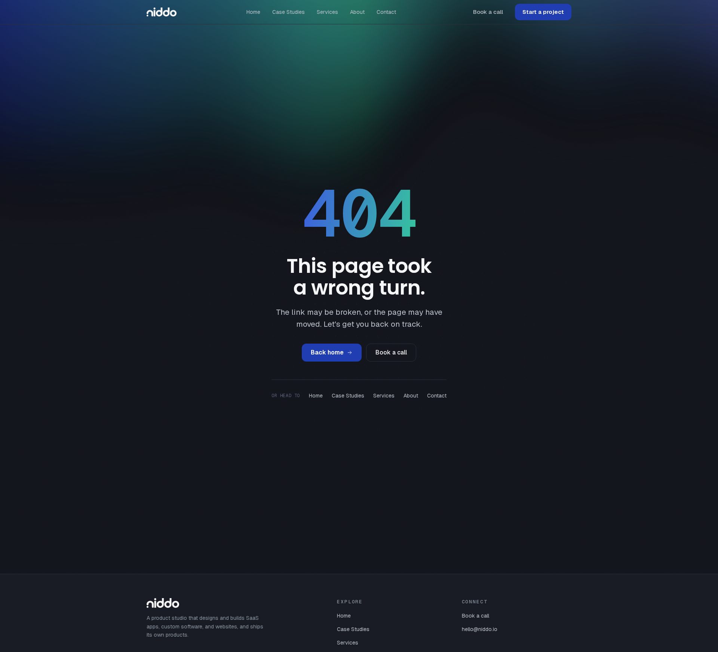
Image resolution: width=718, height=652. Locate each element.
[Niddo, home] (162, 11)
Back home (327, 352)
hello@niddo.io (479, 629)
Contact (386, 12)
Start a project (543, 11)
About (357, 12)
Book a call (488, 11)
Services (327, 12)
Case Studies (288, 12)
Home (253, 12)
